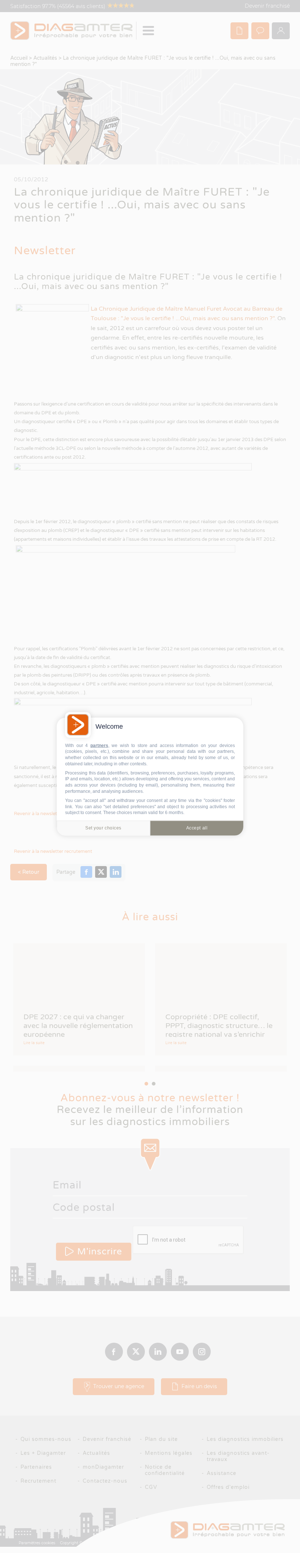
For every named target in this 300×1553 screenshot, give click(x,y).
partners (99, 745)
